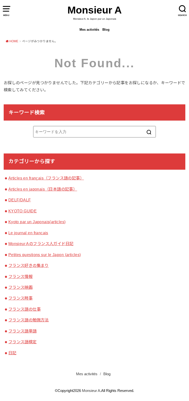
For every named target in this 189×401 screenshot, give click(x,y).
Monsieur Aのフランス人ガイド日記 (41, 243)
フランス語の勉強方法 (28, 320)
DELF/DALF (19, 200)
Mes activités (89, 29)
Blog (106, 29)
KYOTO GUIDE (22, 211)
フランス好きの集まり (28, 265)
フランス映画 (20, 287)
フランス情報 (20, 276)
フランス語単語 (22, 331)
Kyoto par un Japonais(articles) (37, 222)
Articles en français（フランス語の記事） (46, 178)
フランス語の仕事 (24, 309)
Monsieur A (94, 10)
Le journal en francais (28, 233)
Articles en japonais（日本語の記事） (42, 189)
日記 (12, 353)
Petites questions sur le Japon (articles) (44, 254)
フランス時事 (20, 298)
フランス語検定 (22, 342)
